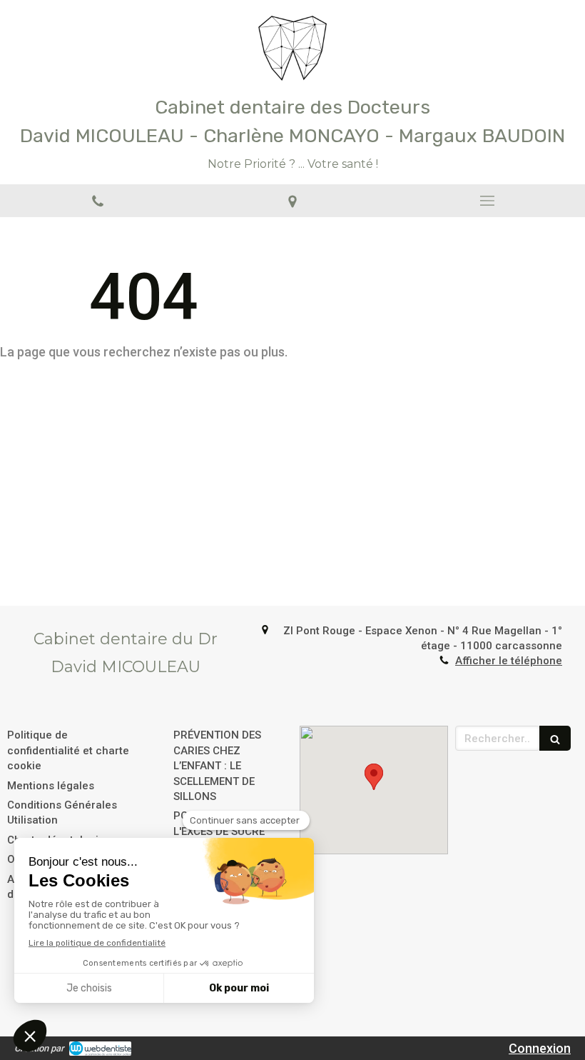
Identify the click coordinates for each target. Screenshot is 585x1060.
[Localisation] (292, 200)
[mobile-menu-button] (487, 200)
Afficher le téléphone (508, 660)
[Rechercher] (555, 738)
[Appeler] (97, 200)
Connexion (540, 1048)
